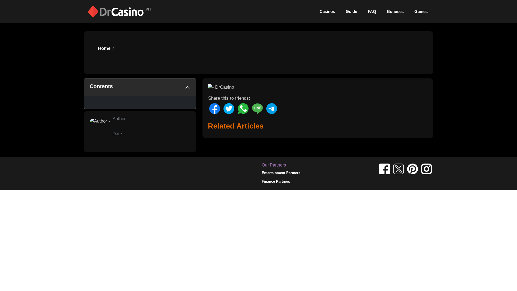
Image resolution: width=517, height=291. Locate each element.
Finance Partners (276, 181)
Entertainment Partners (281, 173)
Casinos (327, 11)
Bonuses (395, 11)
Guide (351, 11)
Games (421, 11)
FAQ (372, 11)
